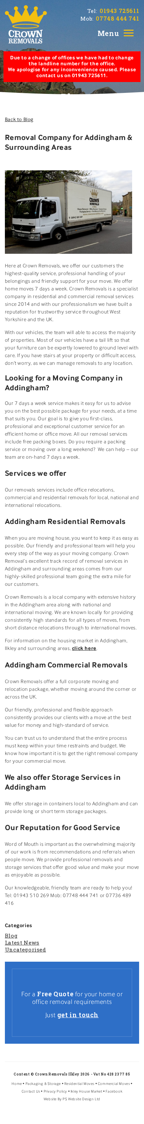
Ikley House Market (86, 1091)
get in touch (78, 1015)
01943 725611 (119, 10)
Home (17, 1083)
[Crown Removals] (26, 22)
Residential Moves (79, 1083)
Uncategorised (25, 949)
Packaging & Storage (43, 1083)
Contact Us (31, 1091)
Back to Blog (19, 119)
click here (84, 648)
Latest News (22, 942)
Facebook (114, 1091)
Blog (11, 935)
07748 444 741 (117, 18)
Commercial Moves (114, 1083)
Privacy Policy (55, 1091)
